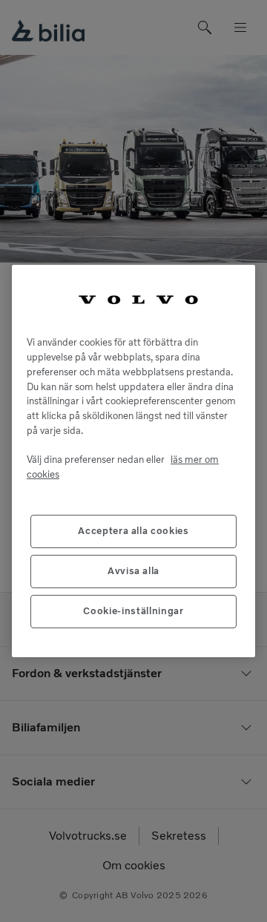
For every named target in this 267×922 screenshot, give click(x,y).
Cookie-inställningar (133, 610)
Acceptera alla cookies (133, 530)
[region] (133, 461)
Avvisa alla (133, 570)
